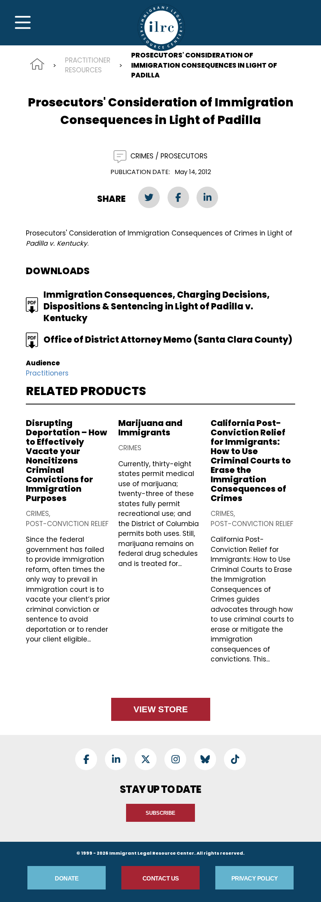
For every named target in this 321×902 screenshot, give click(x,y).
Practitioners (47, 373)
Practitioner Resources (87, 65)
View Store (160, 709)
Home (37, 64)
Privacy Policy (254, 878)
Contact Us (160, 878)
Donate (66, 878)
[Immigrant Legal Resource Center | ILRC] (161, 27)
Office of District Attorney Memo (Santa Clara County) (167, 340)
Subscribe (160, 813)
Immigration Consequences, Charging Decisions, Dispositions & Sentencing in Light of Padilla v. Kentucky (156, 306)
